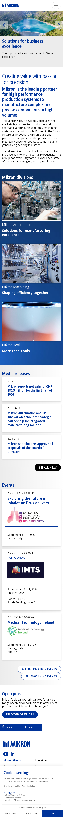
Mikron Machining (15, 287)
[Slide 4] (40, 63)
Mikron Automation (16, 225)
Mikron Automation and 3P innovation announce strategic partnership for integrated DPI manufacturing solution (29, 419)
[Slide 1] (22, 63)
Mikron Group (12, 760)
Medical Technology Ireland (30, 622)
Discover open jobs (20, 714)
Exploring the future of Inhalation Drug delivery (28, 501)
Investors (41, 760)
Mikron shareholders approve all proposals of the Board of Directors (30, 447)
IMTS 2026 (16, 558)
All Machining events (41, 676)
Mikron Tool (11, 345)
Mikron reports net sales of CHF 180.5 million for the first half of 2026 (29, 390)
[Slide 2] (28, 63)
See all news (48, 467)
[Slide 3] (34, 63)
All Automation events (39, 669)
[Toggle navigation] (56, 5)
